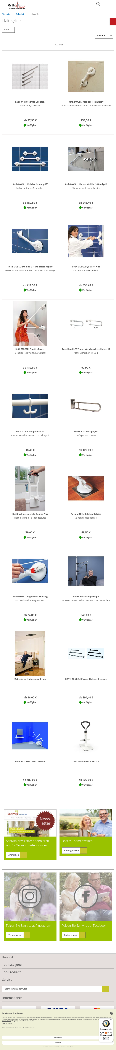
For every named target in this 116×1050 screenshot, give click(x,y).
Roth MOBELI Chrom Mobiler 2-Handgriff (86, 184)
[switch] (106, 1038)
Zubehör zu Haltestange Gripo (30, 679)
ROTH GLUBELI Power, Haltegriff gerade (86, 679)
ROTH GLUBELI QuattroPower (30, 761)
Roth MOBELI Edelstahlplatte (86, 514)
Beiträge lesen (71, 850)
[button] (29, 129)
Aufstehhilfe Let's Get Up (86, 761)
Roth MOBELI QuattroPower (30, 349)
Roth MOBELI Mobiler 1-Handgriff (86, 101)
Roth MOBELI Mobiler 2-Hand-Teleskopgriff (30, 266)
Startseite (6, 14)
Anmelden (13, 854)
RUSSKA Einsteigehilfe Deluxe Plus (30, 514)
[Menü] (111, 1020)
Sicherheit (20, 14)
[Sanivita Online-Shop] (30, 6)
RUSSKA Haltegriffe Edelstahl (30, 101)
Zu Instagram (15, 935)
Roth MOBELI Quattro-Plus (86, 266)
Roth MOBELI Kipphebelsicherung (30, 596)
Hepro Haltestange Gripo (86, 596)
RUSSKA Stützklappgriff (86, 431)
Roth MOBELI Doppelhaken (30, 431)
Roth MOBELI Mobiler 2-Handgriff (30, 184)
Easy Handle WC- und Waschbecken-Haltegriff (86, 349)
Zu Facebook (70, 935)
